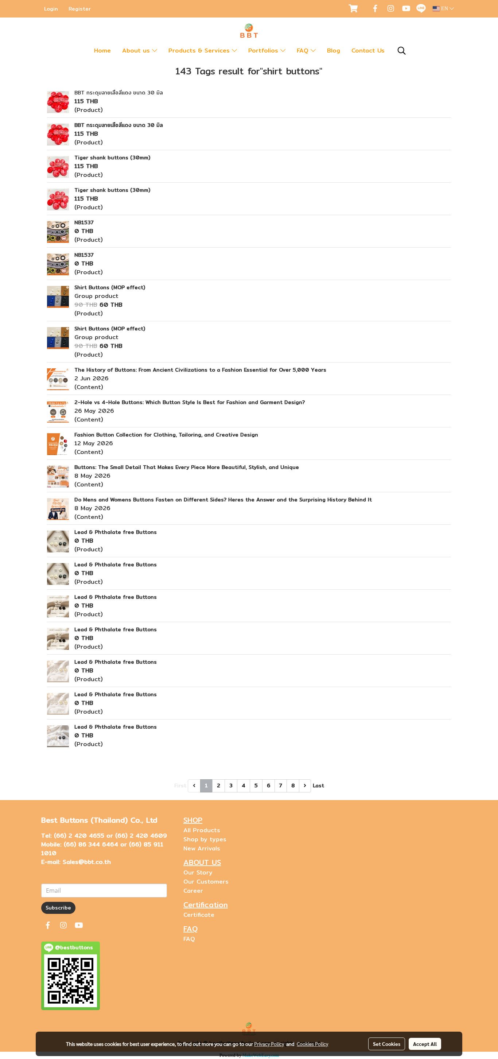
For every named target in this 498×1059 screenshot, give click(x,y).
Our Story (198, 872)
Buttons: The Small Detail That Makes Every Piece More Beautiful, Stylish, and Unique (186, 467)
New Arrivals (201, 848)
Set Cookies (386, 1043)
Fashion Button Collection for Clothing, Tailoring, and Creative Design (166, 435)
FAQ (304, 50)
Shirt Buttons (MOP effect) (109, 287)
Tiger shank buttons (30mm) (112, 158)
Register (80, 9)
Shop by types (204, 839)
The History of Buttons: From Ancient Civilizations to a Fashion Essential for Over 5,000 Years (200, 370)
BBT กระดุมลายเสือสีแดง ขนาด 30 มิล (118, 93)
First (180, 785)
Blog (333, 50)
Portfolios (264, 50)
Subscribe (58, 908)
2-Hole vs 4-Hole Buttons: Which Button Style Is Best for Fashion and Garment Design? (189, 402)
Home (102, 50)
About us (137, 50)
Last (318, 785)
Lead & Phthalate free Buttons (115, 532)
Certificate (198, 914)
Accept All (425, 1043)
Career (193, 890)
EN (445, 8)
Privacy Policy (269, 1043)
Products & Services (200, 50)
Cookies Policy (312, 1043)
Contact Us (368, 50)
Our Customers (206, 881)
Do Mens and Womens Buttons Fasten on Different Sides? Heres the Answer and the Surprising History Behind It (223, 500)
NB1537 (84, 222)
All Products (201, 830)
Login (51, 9)
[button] (402, 51)
